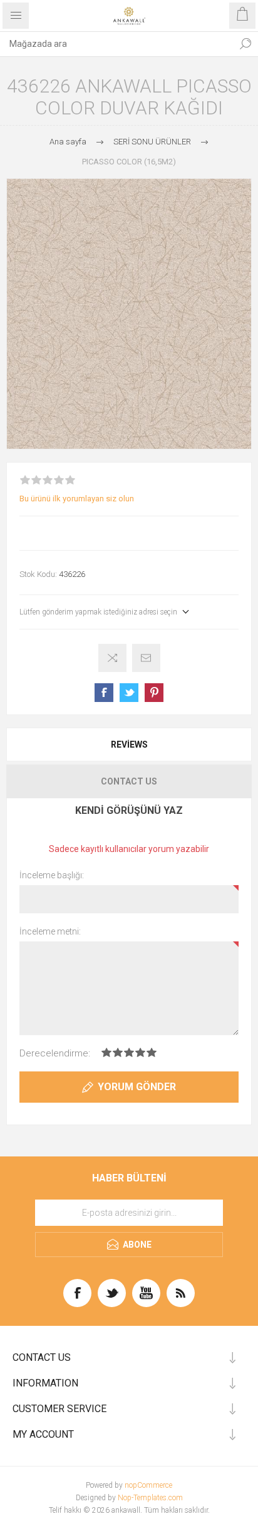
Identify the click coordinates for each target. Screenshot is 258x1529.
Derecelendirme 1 (106, 1052)
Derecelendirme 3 (129, 1052)
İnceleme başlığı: (51, 875)
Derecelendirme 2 (117, 1052)
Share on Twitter (129, 692)
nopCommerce (148, 1485)
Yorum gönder (137, 1087)
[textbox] (116, 43)
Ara (245, 43)
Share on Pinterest (154, 692)
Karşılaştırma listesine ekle (112, 658)
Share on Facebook (104, 692)
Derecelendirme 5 (151, 1052)
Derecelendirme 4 (140, 1052)
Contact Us (129, 781)
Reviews (129, 744)
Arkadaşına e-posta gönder (146, 658)
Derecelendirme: (54, 1053)
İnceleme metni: (50, 931)
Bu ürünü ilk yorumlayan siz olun (76, 498)
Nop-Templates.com (150, 1497)
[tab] (129, 744)
